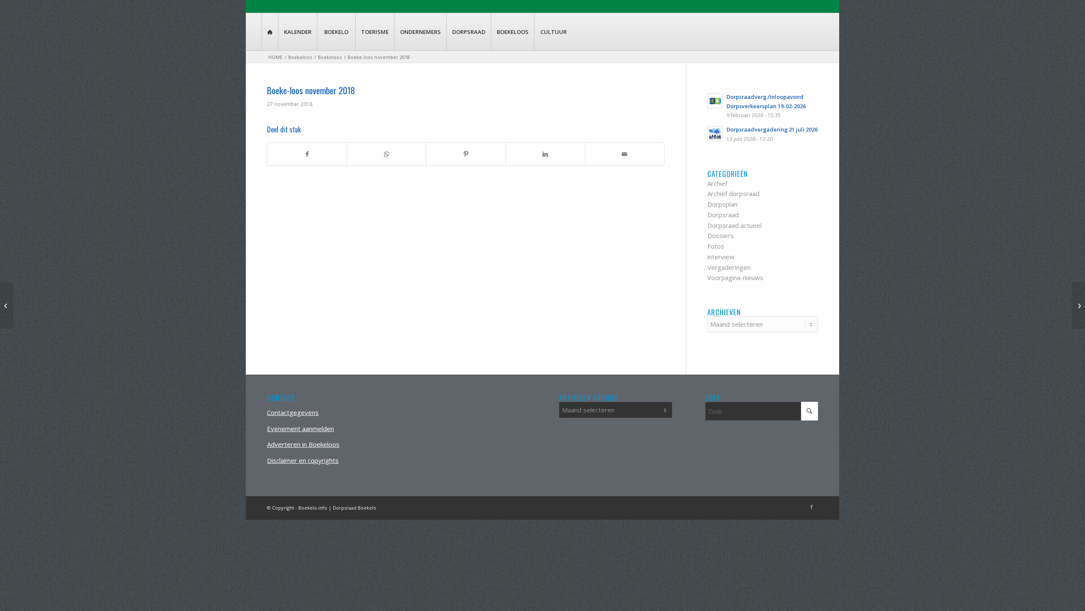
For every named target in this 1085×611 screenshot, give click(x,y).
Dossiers (720, 235)
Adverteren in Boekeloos (303, 444)
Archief (717, 183)
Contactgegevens (293, 412)
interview (720, 256)
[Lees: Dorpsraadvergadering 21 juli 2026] (715, 133)
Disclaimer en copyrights (303, 460)
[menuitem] (270, 31)
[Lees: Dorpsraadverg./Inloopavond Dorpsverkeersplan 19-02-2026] (715, 101)
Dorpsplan (722, 204)
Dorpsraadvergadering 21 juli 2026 (772, 129)
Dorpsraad (723, 214)
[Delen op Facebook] (307, 154)
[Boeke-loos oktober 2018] (6, 305)
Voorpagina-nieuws (735, 277)
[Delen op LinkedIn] (545, 154)
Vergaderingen (729, 267)
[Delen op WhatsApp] (386, 154)
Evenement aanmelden (300, 428)
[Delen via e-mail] (624, 154)
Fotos (715, 246)
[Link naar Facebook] (811, 507)
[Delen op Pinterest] (465, 154)
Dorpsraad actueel (734, 225)
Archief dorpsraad (733, 193)
